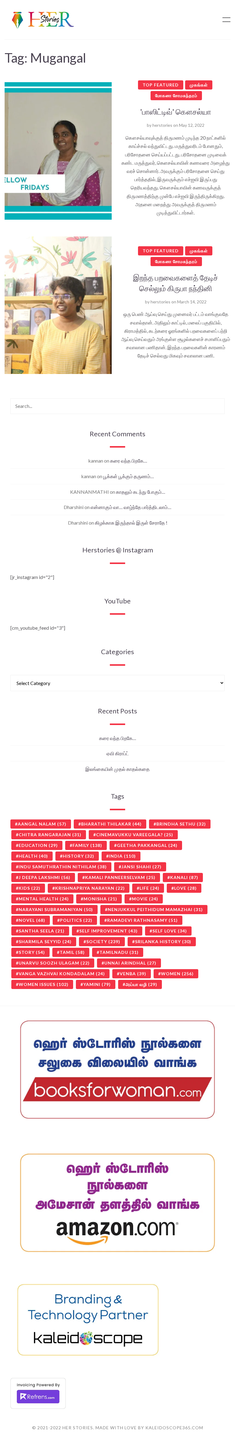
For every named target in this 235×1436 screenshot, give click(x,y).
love (185, 888)
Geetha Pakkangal (147, 845)
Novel (32, 920)
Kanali (184, 877)
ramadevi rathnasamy (142, 920)
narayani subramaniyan (56, 909)
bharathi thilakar (111, 823)
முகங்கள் (199, 84)
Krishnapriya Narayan (90, 888)
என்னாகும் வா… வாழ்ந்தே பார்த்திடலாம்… (131, 507)
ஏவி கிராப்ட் (117, 753)
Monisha (100, 898)
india (122, 856)
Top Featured (161, 84)
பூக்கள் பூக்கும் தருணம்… (128, 476)
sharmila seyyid (45, 941)
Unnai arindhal (130, 962)
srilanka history (163, 941)
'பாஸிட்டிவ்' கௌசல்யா (175, 111)
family (87, 845)
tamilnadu (119, 952)
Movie (145, 898)
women (177, 973)
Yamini (97, 984)
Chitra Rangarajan (50, 834)
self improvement (108, 930)
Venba (133, 973)
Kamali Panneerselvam (120, 877)
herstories (162, 125)
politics (76, 920)
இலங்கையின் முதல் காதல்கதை (117, 769)
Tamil (72, 952)
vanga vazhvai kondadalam (62, 973)
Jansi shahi (141, 866)
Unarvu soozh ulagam (54, 962)
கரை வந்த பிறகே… (128, 460)
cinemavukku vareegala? (134, 834)
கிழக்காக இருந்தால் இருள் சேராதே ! (131, 523)
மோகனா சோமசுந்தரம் (176, 95)
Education (38, 845)
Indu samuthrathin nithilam (63, 866)
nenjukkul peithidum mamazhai (155, 909)
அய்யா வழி (141, 984)
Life (149, 888)
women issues (44, 984)
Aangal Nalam (42, 823)
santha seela (42, 930)
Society (103, 941)
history (78, 856)
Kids (29, 888)
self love (169, 930)
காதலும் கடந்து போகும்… (140, 492)
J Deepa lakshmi (44, 877)
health (33, 856)
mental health (44, 898)
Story (32, 952)
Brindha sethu (181, 823)
